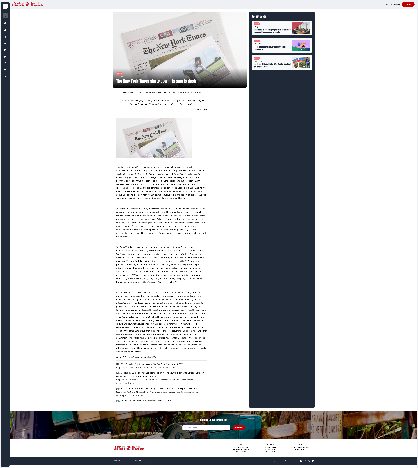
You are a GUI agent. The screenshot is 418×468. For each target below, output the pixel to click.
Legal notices (277, 461)
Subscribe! (408, 4)
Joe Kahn (137, 187)
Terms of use (290, 461)
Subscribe (239, 428)
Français (389, 4)
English (397, 4)
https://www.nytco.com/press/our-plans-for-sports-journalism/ (146, 367)
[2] (188, 198)
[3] (176, 282)
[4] (172, 348)
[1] (128, 177)
